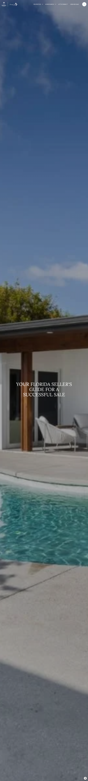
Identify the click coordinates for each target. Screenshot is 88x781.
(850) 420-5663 (74, 4)
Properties (37, 4)
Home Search (49, 4)
